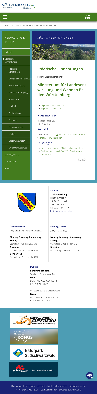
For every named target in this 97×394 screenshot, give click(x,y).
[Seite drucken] (80, 160)
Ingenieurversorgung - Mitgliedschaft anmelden (62, 148)
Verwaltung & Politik (30, 25)
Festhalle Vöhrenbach (14, 70)
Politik (7, 168)
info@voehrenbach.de (63, 211)
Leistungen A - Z (12, 154)
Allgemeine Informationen (52, 105)
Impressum (30, 386)
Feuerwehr (14, 120)
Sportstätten (14, 99)
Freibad (12, 106)
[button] (5, 17)
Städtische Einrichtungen (49, 25)
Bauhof (12, 134)
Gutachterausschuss (18, 147)
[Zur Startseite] (19, 6)
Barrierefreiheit (44, 386)
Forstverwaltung (16, 127)
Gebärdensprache (77, 386)
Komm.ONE (75, 389)
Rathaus (8, 52)
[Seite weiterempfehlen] (84, 160)
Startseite (17, 25)
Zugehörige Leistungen (51, 108)
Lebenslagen (10, 161)
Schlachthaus (15, 113)
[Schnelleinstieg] (87, 17)
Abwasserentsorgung (18, 92)
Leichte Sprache (60, 386)
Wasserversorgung (17, 85)
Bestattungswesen (17, 140)
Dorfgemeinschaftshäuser (19, 78)
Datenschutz (16, 386)
